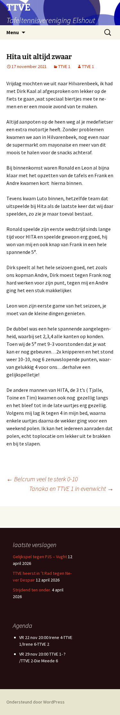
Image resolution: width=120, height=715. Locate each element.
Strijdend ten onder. (32, 590)
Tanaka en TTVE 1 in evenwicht (71, 488)
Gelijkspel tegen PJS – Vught (40, 556)
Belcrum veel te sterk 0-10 (42, 479)
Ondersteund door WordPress (35, 702)
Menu (12, 32)
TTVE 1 (64, 66)
